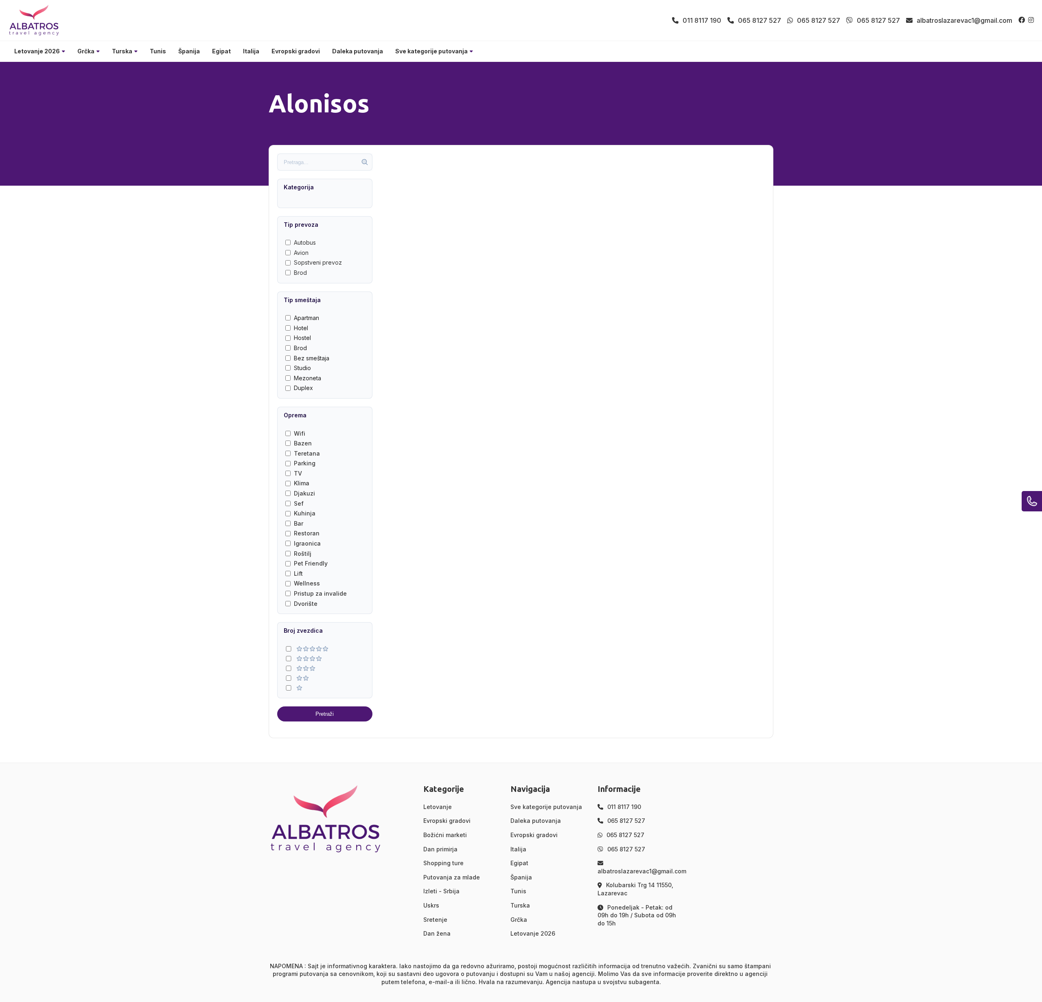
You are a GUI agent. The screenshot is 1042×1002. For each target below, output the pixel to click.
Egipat (221, 51)
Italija (251, 51)
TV (298, 473)
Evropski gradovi (295, 51)
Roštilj (302, 553)
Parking (304, 463)
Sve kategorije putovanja (431, 51)
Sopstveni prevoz (318, 262)
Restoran (307, 533)
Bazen (303, 443)
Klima (301, 483)
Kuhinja (304, 513)
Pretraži (324, 714)
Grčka (85, 51)
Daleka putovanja (357, 51)
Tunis (158, 51)
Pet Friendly (311, 563)
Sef (299, 503)
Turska (122, 51)
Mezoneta (307, 378)
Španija (189, 51)
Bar (298, 523)
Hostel (302, 337)
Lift (298, 573)
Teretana (307, 453)
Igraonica (307, 543)
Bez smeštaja (311, 358)
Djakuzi (304, 493)
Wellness (307, 583)
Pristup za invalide (320, 593)
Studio (302, 367)
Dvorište (305, 603)
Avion (301, 252)
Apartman (306, 317)
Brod (300, 272)
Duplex (303, 387)
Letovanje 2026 (37, 51)
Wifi (299, 433)
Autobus (305, 242)
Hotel (301, 327)
